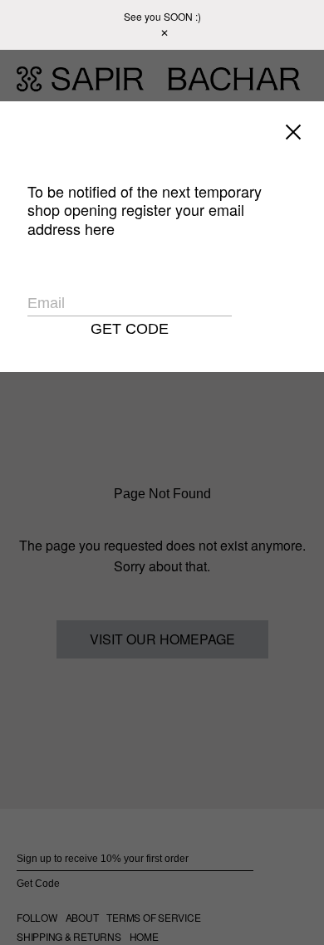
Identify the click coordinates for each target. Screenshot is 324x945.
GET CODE (130, 329)
